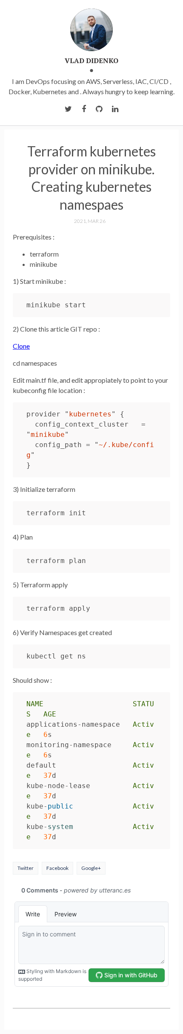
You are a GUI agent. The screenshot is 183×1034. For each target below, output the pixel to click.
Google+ (91, 868)
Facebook (57, 868)
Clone (21, 346)
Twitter (25, 868)
